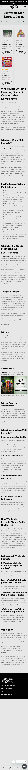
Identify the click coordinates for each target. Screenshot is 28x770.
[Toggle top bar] (26, 1)
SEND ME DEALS (20, 390)
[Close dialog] (26, 377)
